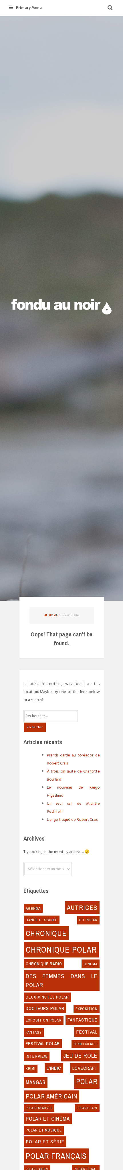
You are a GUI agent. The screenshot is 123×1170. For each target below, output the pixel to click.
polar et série (45, 1141)
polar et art (87, 1108)
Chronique (46, 933)
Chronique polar (61, 949)
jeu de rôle (80, 1055)
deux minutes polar (47, 997)
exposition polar (43, 1020)
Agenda (33, 908)
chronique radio (44, 963)
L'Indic (54, 1068)
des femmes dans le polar (62, 980)
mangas (35, 1082)
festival (87, 1031)
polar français (56, 1155)
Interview (36, 1056)
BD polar (88, 920)
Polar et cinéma (48, 1118)
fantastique (83, 1020)
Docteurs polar (45, 1008)
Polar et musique (44, 1130)
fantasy (34, 1032)
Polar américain (51, 1096)
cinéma (91, 963)
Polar (87, 1081)
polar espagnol (39, 1108)
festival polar (43, 1043)
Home (53, 615)
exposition (87, 1008)
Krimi (30, 1068)
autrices (82, 907)
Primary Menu (29, 8)
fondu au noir (86, 1044)
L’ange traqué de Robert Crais (72, 819)
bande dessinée (41, 919)
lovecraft (85, 1068)
